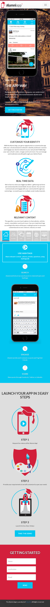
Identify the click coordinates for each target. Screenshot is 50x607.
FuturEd (28, 602)
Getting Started (15, 110)
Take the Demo (25, 533)
